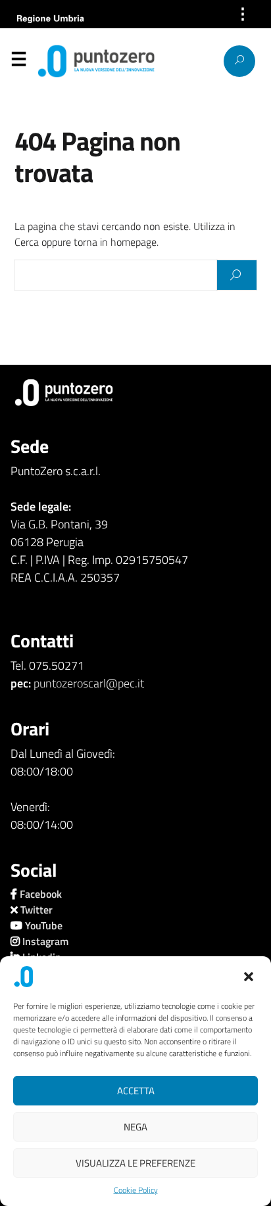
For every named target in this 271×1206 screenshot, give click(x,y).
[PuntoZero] (64, 61)
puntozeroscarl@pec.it (89, 683)
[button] (250, 977)
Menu (18, 61)
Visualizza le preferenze (135, 1163)
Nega (135, 1126)
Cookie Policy (136, 1190)
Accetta (136, 1090)
